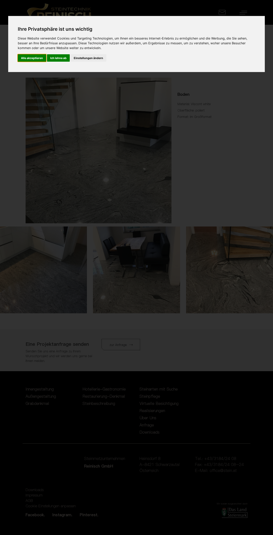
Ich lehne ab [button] (58, 58)
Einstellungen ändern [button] (88, 58)
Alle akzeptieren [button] (32, 58)
